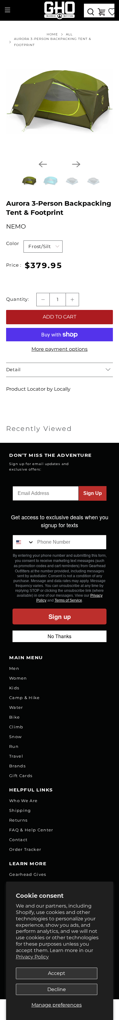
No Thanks (59, 636)
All (69, 34)
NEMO (16, 226)
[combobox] (23, 542)
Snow (15, 736)
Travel (16, 756)
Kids (14, 687)
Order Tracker (25, 849)
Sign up (60, 616)
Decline (56, 989)
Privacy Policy (32, 957)
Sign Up (92, 493)
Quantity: (17, 299)
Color (12, 243)
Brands (17, 765)
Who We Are (23, 800)
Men (14, 668)
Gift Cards (20, 775)
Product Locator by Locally (38, 389)
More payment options (59, 349)
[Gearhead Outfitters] (59, 10)
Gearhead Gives (27, 874)
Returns (18, 820)
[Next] (76, 164)
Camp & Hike (24, 697)
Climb (16, 726)
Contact (18, 839)
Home (52, 34)
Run (14, 746)
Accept (56, 973)
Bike (14, 717)
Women (18, 678)
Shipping (20, 810)
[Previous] (42, 164)
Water (16, 707)
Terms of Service (68, 600)
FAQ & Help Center (31, 829)
